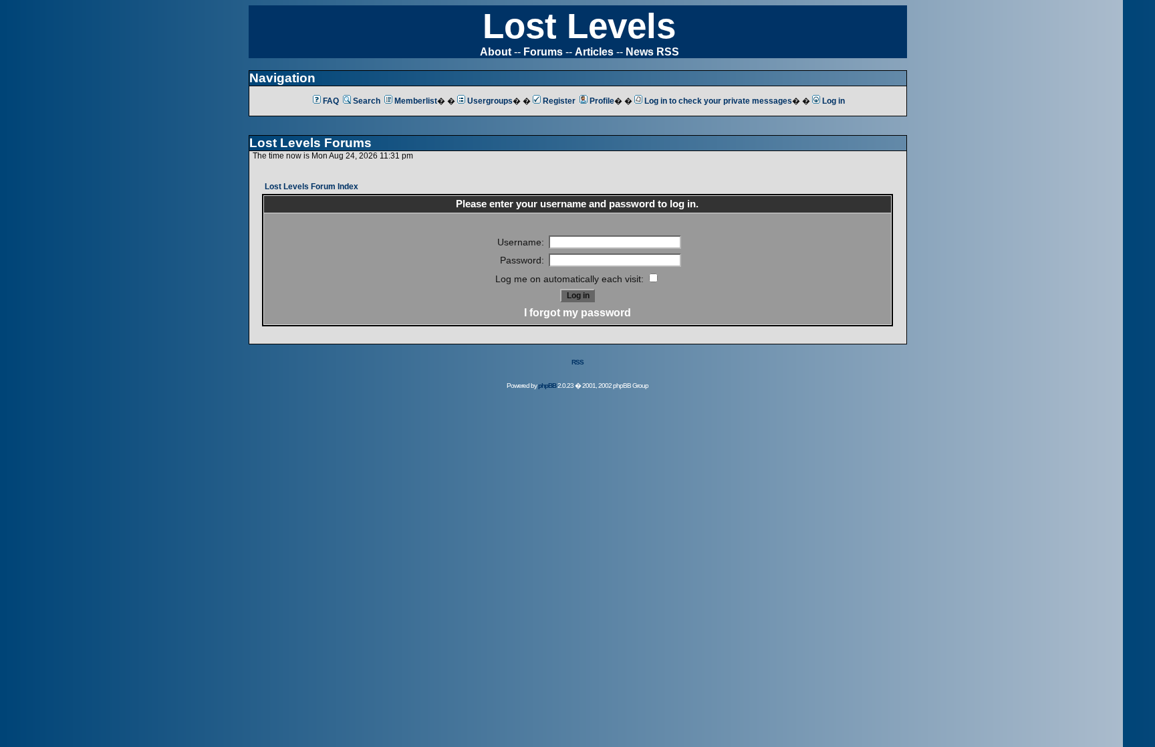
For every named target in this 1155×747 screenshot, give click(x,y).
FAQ (331, 101)
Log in (833, 101)
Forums (543, 52)
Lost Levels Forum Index (311, 186)
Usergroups (490, 101)
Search (366, 101)
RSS (577, 362)
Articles (594, 52)
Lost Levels (579, 25)
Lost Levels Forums (310, 143)
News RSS (652, 52)
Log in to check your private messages (718, 101)
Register (559, 101)
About (495, 52)
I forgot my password (577, 312)
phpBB (547, 385)
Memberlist (415, 101)
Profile (602, 101)
